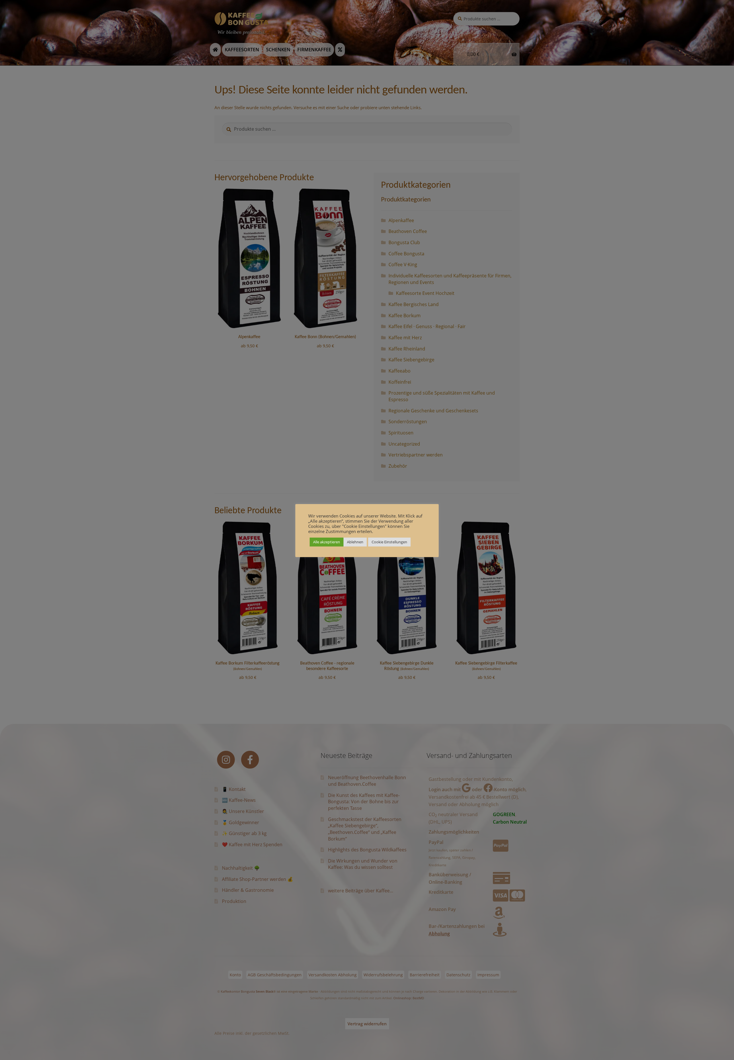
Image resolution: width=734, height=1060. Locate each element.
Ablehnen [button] (355, 541)
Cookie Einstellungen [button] (389, 541)
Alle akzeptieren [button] (326, 541)
